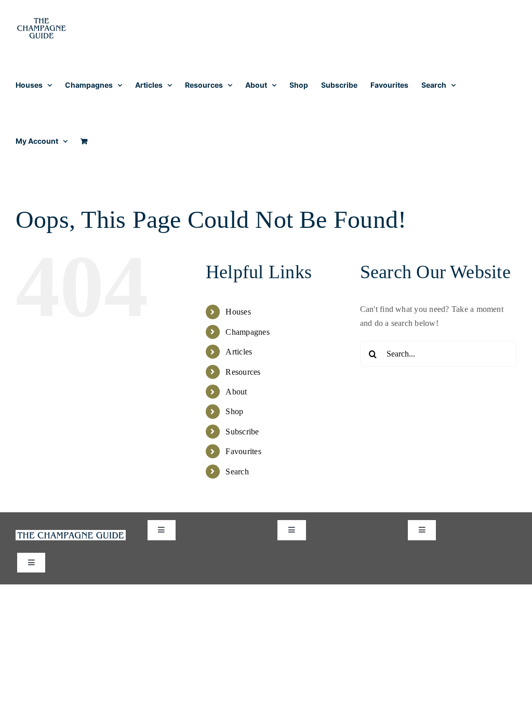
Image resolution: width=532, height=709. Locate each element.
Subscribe (242, 431)
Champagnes (247, 332)
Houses (237, 311)
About (236, 391)
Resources (242, 371)
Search (236, 471)
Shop (234, 411)
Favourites (243, 451)
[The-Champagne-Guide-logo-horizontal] (71, 533)
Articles (238, 351)
